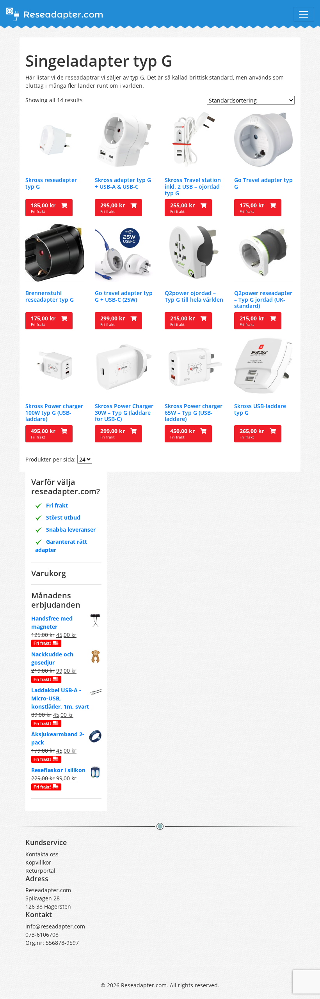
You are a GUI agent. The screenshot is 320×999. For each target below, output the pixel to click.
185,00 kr (44, 208)
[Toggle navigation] (303, 14)
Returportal (40, 870)
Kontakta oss (42, 854)
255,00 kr (183, 208)
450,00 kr (183, 433)
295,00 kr (113, 208)
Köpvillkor (38, 862)
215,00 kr (183, 321)
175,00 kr (253, 208)
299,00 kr (113, 321)
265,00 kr (253, 433)
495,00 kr (44, 433)
